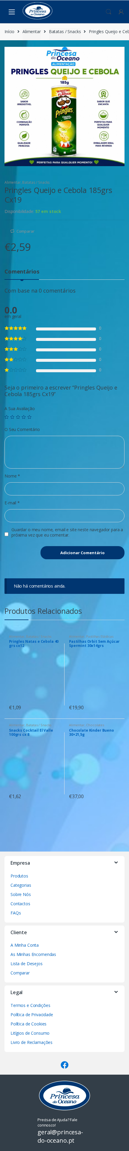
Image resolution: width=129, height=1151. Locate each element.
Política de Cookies (28, 1024)
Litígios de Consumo (30, 1033)
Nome (12, 476)
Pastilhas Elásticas (99, 636)
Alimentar (31, 31)
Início (9, 31)
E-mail (12, 503)
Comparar (25, 231)
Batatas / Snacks (65, 31)
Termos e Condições (30, 1005)
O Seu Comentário (22, 429)
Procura (108, 12)
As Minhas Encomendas (33, 954)
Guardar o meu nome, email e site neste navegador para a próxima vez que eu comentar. (67, 532)
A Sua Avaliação (19, 408)
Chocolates (95, 725)
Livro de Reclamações (31, 1042)
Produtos (19, 876)
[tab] (21, 273)
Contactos (20, 903)
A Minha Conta (24, 945)
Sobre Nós (20, 894)
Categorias (20, 885)
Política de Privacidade (31, 1014)
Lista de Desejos (26, 963)
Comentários (21, 272)
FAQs (15, 913)
